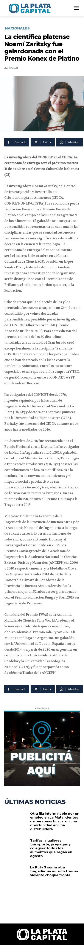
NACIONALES (17, 28)
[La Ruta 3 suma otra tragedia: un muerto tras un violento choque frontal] (15, 875)
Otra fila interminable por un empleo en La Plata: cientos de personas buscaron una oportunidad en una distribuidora (54, 821)
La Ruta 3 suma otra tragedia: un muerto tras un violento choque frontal (54, 871)
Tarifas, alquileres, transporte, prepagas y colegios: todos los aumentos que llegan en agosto (51, 848)
